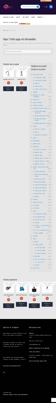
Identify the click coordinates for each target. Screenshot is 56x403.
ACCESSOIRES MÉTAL (40, 216)
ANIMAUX (35, 92)
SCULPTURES (36, 205)
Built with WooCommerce (21, 394)
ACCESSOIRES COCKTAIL (41, 213)
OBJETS (37, 132)
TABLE (34, 211)
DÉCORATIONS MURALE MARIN (42, 115)
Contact (18, 17)
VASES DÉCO (36, 268)
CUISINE (37, 222)
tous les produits (40, 259)
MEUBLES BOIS (38, 152)
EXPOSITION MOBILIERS (41, 184)
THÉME (34, 238)
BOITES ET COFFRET (40, 129)
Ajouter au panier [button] (8, 88)
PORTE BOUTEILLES (38, 202)
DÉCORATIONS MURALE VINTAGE (43, 123)
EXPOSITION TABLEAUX (41, 190)
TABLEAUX (35, 236)
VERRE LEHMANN (39, 233)
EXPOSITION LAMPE (40, 179)
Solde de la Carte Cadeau (10, 22)
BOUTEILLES (36, 99)
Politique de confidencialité (11, 365)
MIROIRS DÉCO (36, 143)
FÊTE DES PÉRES (41, 250)
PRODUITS (39, 17)
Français (23, 23)
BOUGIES (37, 83)
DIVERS (35, 126)
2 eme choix (40, 262)
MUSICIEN (37, 256)
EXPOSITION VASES (40, 193)
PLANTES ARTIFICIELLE (41, 89)
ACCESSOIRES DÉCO (38, 74)
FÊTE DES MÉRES (41, 247)
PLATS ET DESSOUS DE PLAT (42, 230)
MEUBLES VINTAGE (39, 164)
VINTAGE (37, 265)
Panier (33, 17)
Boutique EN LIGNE (8, 17)
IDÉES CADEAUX (39, 244)
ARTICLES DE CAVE (40, 219)
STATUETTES (36, 208)
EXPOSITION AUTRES (40, 171)
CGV (4, 372)
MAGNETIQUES (36, 140)
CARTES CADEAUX (37, 102)
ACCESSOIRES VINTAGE (41, 80)
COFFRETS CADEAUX (38, 105)
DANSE (36, 241)
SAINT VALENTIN (41, 253)
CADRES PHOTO (38, 86)
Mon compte (26, 17)
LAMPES (35, 137)
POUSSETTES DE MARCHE (41, 135)
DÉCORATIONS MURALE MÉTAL (40, 108)
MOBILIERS (36, 146)
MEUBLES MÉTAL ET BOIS (41, 158)
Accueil (7, 30)
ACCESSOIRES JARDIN (40, 77)
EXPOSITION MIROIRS (40, 182)
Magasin (37, 196)
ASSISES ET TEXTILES (41, 149)
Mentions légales (8, 394)
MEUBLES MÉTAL (39, 155)
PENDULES (35, 199)
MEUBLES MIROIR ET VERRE (42, 161)
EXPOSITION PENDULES (41, 187)
